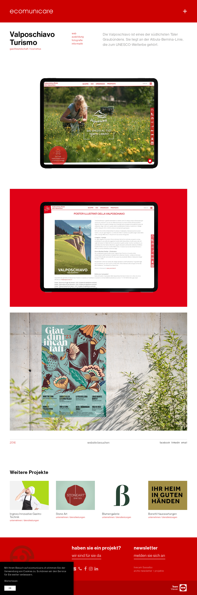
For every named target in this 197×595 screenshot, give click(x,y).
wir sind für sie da (86, 556)
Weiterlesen (11, 581)
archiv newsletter (143, 571)
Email (184, 442)
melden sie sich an (149, 556)
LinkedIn (175, 442)
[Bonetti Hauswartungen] (167, 495)
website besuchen (98, 442)
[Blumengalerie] (121, 495)
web (74, 33)
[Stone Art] (75, 495)
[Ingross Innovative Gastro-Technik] (29, 495)
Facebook (165, 442)
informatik (77, 43)
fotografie (77, 40)
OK (10, 588)
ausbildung (78, 36)
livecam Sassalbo (143, 567)
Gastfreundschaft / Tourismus (25, 49)
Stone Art (61, 513)
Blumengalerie (111, 513)
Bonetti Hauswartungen (162, 513)
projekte (159, 571)
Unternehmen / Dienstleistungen (24, 520)
